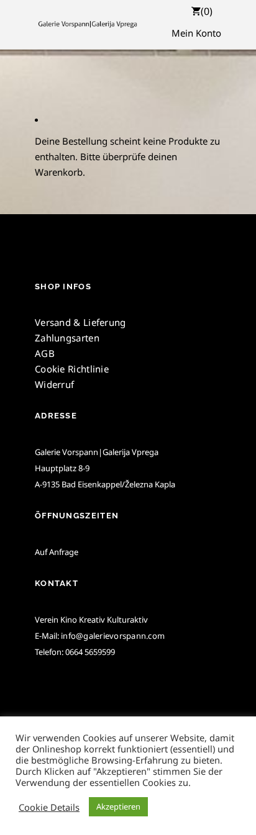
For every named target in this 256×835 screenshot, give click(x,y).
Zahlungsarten (67, 338)
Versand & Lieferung (80, 322)
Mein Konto (196, 33)
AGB (45, 353)
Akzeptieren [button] (118, 806)
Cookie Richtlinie (72, 369)
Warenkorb (59, 172)
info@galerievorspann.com (113, 635)
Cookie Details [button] (49, 807)
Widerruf (54, 384)
